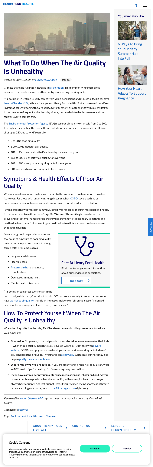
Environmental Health (24, 416)
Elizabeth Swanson (46, 79)
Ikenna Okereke (46, 416)
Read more (76, 280)
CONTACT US (81, 425)
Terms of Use (41, 451)
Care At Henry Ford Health (82, 262)
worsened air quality (21, 300)
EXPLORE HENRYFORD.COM (123, 427)
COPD (74, 198)
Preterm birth (19, 267)
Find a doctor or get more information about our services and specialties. (83, 270)
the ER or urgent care (64, 388)
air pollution (56, 87)
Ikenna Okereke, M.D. (16, 103)
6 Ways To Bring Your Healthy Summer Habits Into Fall (130, 51)
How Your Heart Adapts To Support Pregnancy (132, 93)
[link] (18, 4)
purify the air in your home (34, 359)
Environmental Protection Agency (28, 123)
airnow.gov (67, 354)
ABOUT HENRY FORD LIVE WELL (47, 427)
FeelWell (23, 409)
